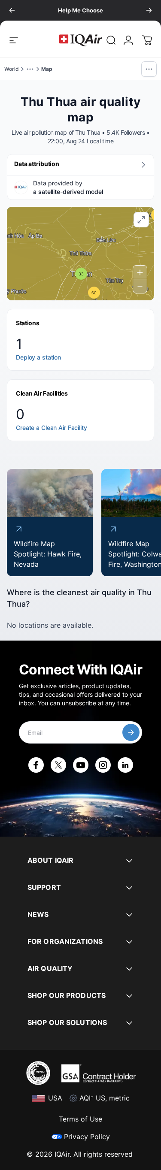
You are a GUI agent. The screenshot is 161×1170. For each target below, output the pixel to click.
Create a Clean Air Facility (51, 427)
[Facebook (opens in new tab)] (36, 765)
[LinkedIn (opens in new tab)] (125, 765)
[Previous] (12, 10)
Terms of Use (80, 1119)
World (11, 69)
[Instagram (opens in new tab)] (103, 765)
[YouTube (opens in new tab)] (80, 765)
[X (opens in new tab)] (58, 765)
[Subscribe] (131, 732)
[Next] (149, 10)
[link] (111, 40)
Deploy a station (38, 357)
